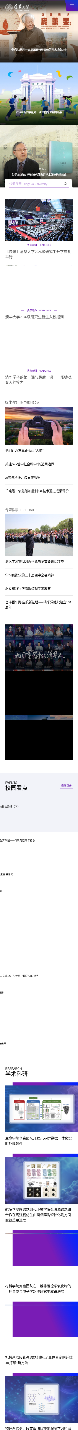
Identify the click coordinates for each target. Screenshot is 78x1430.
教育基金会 (51, 1299)
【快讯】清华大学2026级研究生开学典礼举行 (38, 129)
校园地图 (49, 1289)
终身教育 (55, 833)
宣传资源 (11, 1320)
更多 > (46, 44)
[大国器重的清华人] (39, 397)
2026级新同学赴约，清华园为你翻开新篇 (39, 49)
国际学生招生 (23, 826)
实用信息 (11, 1299)
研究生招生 (55, 818)
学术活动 (15, 467)
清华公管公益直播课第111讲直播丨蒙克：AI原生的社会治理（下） (38, 517)
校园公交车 (51, 1278)
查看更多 (66, 452)
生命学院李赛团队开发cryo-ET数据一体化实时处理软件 (38, 624)
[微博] (50, 900)
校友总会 (11, 1310)
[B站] (39, 900)
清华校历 (11, 1289)
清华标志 (49, 1310)
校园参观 (11, 1278)
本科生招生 (23, 818)
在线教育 (23, 833)
